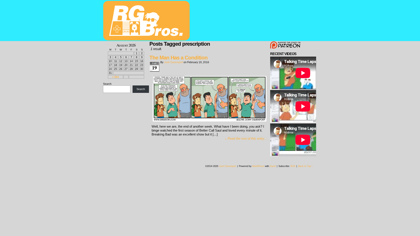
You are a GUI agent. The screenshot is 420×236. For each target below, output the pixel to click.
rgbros (147, 21)
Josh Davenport (173, 62)
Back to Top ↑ (305, 166)
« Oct (115, 76)
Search (107, 83)
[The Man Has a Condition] (209, 120)
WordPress (258, 166)
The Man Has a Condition (178, 58)
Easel (273, 166)
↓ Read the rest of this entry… (246, 138)
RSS (292, 166)
